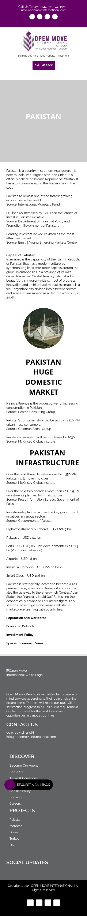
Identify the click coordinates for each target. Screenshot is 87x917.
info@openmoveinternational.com (43, 10)
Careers (15, 803)
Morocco (16, 826)
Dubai (14, 832)
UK (12, 845)
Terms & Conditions (24, 778)
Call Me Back (44, 65)
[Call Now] (9, 784)
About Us (16, 772)
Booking (16, 797)
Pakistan (16, 820)
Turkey (14, 839)
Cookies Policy (20, 791)
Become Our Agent (24, 765)
